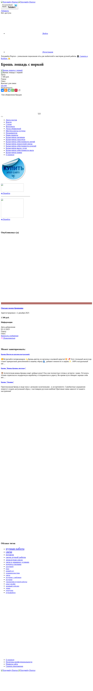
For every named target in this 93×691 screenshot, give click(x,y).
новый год (10, 571)
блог (7, 569)
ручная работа (15, 548)
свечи (9, 551)
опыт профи (10, 584)
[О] (46, 303)
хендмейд (10, 566)
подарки (9, 580)
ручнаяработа (11, 593)
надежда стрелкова (13, 564)
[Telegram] (9, 90)
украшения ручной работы (16, 582)
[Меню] (2, 116)
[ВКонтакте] (2, 90)
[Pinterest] (16, 90)
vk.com (4, 85)
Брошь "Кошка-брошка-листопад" (13, 368)
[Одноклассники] (5, 90)
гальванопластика (13, 573)
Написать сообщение (9, 336)
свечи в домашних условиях (17, 562)
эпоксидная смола (14, 560)
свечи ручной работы (16, 557)
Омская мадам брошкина (12, 308)
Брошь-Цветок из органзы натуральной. (15, 354)
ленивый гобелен (12, 586)
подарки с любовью (13, 577)
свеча (8, 575)
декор (8, 588)
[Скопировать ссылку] (19, 90)
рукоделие (9, 590)
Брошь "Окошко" (7, 382)
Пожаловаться (9, 338)
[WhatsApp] (12, 90)
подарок (10, 554)
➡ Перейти (5, 193)
